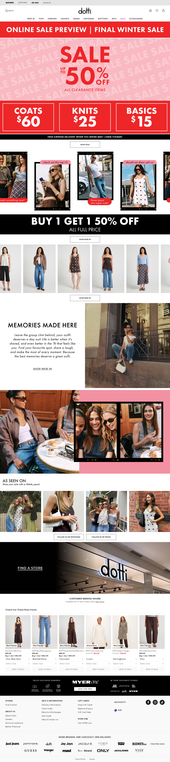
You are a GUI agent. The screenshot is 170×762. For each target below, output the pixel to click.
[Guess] (31, 750)
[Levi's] (121, 743)
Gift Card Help (84, 712)
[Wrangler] (49, 750)
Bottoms (103, 19)
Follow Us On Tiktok (101, 537)
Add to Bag (18, 669)
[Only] (103, 750)
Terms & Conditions (14, 723)
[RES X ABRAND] (85, 750)
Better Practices (12, 727)
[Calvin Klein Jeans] (157, 743)
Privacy (92, 759)
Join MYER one (84, 723)
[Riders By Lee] (139, 743)
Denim (76, 19)
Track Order (47, 709)
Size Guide (46, 716)
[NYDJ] (139, 750)
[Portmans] (22, 2)
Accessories (136, 19)
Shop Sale (85, 145)
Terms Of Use (80, 759)
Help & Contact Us (50, 720)
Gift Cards (83, 701)
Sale (122, 19)
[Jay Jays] (35, 2)
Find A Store (11, 705)
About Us (10, 711)
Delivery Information (51, 705)
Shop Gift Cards (85, 705)
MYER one (83, 719)
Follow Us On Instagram (68, 537)
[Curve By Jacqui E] (103, 743)
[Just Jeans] (9, 2)
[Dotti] (49, 743)
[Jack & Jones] (121, 750)
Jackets (65, 19)
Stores (9, 701)
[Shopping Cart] (163, 10)
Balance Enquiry (85, 709)
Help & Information (52, 701)
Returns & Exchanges (51, 712)
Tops (41, 19)
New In (31, 19)
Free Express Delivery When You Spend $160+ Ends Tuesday (85, 137)
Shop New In (85, 239)
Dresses (52, 19)
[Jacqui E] (47, 2)
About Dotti (10, 716)
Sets (114, 19)
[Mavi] (67, 750)
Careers (8, 719)
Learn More (99, 602)
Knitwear (89, 19)
